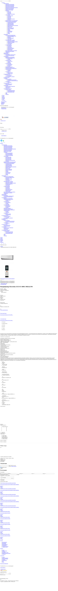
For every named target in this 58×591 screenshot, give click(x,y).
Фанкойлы (7, 10)
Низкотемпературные (9, 233)
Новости (3, 97)
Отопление (5, 78)
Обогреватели (6, 56)
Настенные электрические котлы (13, 80)
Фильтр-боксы (10, 47)
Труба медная (8, 173)
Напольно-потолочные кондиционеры (12, 7)
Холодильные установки (8, 88)
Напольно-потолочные (9, 155)
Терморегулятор (10, 73)
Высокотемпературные (11, 90)
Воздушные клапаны (11, 48)
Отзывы (3, 557)
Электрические (10, 58)
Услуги (3, 95)
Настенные (9, 11)
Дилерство (3, 554)
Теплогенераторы (8, 69)
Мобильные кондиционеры (10, 5)
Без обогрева (10, 65)
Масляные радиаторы (9, 66)
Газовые (9, 59)
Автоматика (8, 81)
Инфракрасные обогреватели (8, 199)
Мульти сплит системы (7, 151)
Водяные (7, 207)
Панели (9, 29)
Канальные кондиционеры (10, 6)
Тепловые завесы (8, 63)
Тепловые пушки (8, 60)
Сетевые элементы (7, 186)
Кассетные (9, 12)
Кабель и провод (10, 26)
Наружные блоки (10, 15)
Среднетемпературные (11, 91)
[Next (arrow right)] (1, 280)
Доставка (3, 551)
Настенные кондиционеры (10, 4)
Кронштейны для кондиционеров (13, 25)
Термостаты (9, 82)
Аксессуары (9, 39)
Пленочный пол (10, 72)
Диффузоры (7, 52)
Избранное (3, 103)
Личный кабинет (3, 101)
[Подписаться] (10, 573)
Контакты (3, 100)
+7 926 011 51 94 (3, 108)
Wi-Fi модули (8, 168)
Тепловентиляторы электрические (11, 68)
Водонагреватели (6, 53)
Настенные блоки (8, 157)
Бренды (3, 96)
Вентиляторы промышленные (10, 35)
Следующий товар (3, 284)
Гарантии (3, 559)
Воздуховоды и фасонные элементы (11, 50)
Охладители (9, 46)
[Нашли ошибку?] (29, 590)
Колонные (9, 19)
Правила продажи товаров (6, 553)
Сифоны (9, 30)
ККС (6, 93)
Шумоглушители (8, 190)
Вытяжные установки (11, 42)
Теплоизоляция (8, 172)
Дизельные (9, 62)
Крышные (9, 37)
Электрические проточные (10, 55)
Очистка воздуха (5, 224)
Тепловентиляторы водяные (10, 67)
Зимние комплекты (11, 24)
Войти (1, 468)
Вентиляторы (4, 194)
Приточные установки (11, 40)
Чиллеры (7, 94)
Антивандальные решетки (12, 22)
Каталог (3, 2)
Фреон (9, 32)
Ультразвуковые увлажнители (10, 86)
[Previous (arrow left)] (0, 280)
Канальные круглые (11, 36)
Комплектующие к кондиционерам (11, 21)
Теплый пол (8, 71)
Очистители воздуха (7, 225)
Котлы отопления (7, 220)
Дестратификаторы (11, 38)
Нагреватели (10, 45)
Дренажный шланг (9, 164)
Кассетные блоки (8, 158)
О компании (2, 555)
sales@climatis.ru (3, 135)
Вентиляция (6, 34)
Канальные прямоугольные (10, 177)
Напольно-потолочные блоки (10, 160)
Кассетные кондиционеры (8, 147)
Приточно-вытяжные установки (13, 41)
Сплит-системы (8, 89)
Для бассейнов (10, 43)
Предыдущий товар (4, 283)
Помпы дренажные (11, 28)
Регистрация (2, 461)
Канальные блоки (8, 159)
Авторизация (2, 460)
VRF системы (8, 14)
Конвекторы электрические (8, 198)
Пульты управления (11, 27)
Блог (3, 561)
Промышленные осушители (10, 76)
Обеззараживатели (9, 84)
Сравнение (3, 102)
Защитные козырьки (11, 23)
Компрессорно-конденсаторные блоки (12, 20)
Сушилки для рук (6, 77)
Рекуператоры (10, 49)
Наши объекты (4, 560)
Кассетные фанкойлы (9, 153)
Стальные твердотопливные (12, 79)
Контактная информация (4, 563)
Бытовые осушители (7, 216)
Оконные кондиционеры (9, 9)
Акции (1, 238)
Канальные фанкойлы (9, 154)
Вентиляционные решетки (10, 51)
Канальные (9, 13)
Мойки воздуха (8, 87)
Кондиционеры (6, 3)
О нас (3, 99)
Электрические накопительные (10, 54)
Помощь (3, 98)
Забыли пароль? (13, 466)
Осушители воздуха (7, 74)
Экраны (9, 33)
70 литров (9, 75)
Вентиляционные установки (8, 181)
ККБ (6, 92)
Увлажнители (6, 85)
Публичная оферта (5, 558)
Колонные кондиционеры (10, 8)
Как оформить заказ (5, 552)
